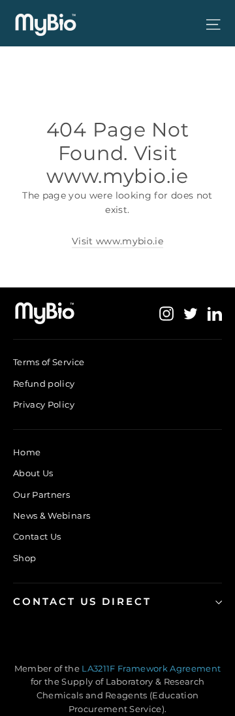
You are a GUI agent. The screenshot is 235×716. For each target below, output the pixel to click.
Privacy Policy (43, 404)
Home (26, 452)
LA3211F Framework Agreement (151, 668)
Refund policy (44, 383)
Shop (24, 558)
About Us (33, 473)
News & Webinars (51, 515)
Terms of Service (49, 362)
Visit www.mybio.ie (117, 241)
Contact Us (37, 536)
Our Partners (41, 494)
